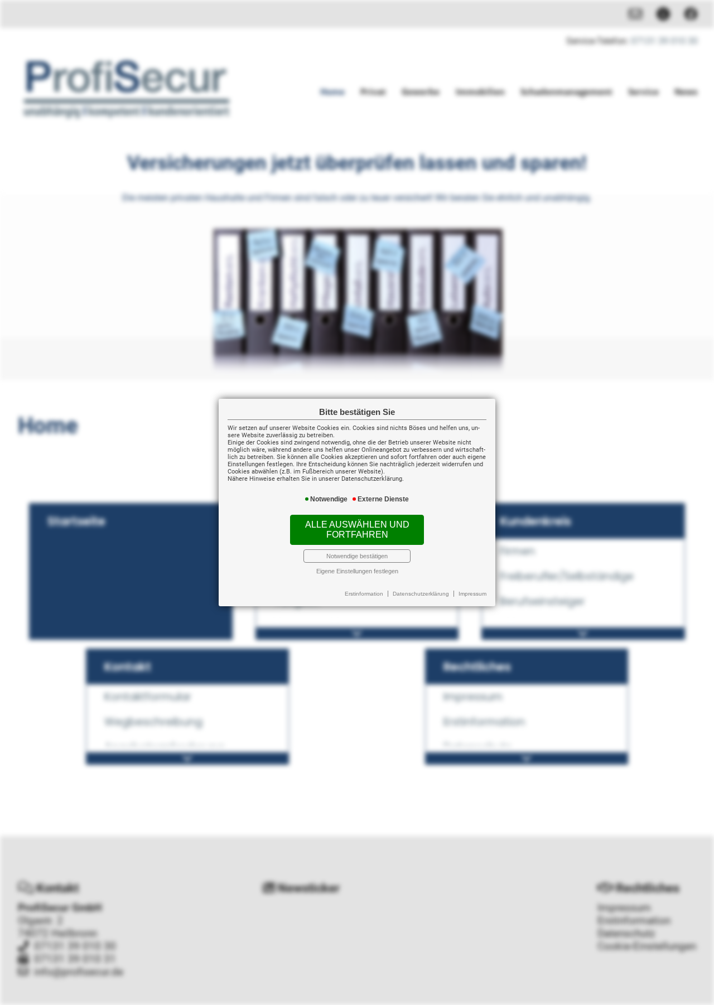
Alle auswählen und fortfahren (357, 529)
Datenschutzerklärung (421, 594)
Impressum (472, 594)
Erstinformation (364, 594)
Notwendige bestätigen (357, 556)
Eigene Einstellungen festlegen (357, 571)
